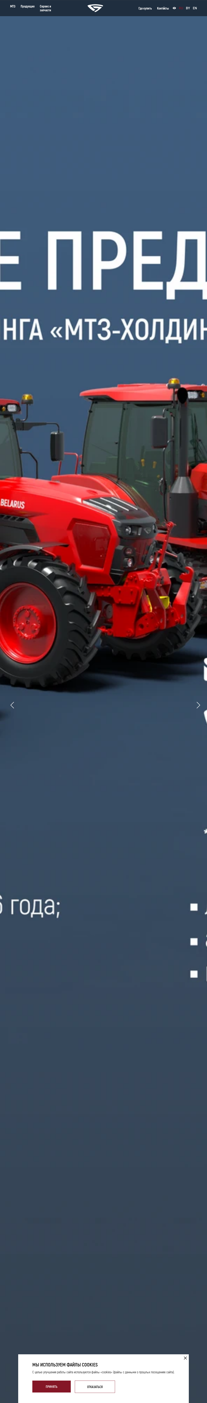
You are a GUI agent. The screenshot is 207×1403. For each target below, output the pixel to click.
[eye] (174, 8)
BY (188, 8)
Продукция (28, 6)
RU (181, 8)
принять (51, 1386)
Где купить (145, 8)
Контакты (163, 8)
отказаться (95, 1387)
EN (195, 8)
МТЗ (12, 6)
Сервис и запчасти (45, 8)
